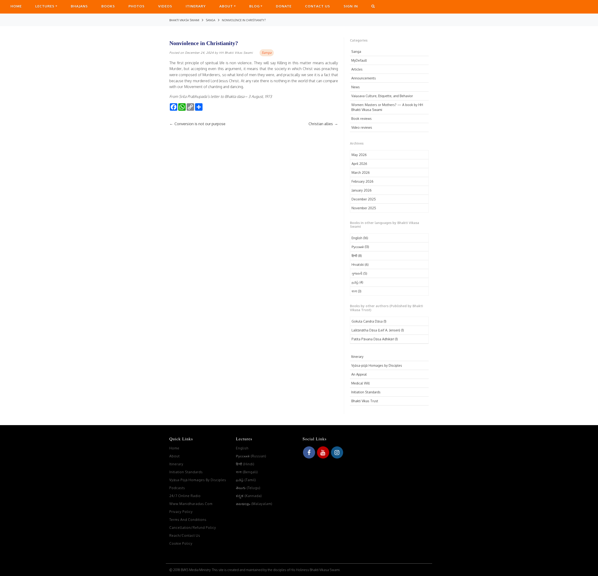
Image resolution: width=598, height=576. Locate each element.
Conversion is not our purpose (197, 123)
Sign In (351, 6)
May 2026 (359, 155)
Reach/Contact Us (184, 535)
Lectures (44, 6)
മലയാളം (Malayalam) (254, 504)
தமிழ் (355, 282)
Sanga (356, 51)
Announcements (363, 78)
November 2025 (364, 208)
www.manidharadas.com (191, 504)
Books (108, 6)
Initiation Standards (366, 392)
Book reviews (361, 119)
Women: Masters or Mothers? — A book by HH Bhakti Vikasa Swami (387, 107)
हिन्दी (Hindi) (245, 464)
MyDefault (359, 60)
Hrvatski (358, 265)
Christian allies (323, 123)
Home (16, 6)
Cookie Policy (180, 543)
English (357, 238)
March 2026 (361, 172)
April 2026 (359, 164)
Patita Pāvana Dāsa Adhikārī (373, 339)
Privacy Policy (181, 512)
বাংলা (354, 291)
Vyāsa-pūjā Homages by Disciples (376, 365)
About (226, 6)
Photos (136, 6)
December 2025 (364, 199)
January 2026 (362, 190)
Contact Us (317, 6)
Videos (165, 6)
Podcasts (177, 488)
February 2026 (363, 181)
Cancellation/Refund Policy (192, 528)
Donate (284, 6)
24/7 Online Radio (185, 496)
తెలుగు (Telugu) (248, 488)
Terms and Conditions (187, 520)
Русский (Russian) (251, 456)
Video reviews (361, 127)
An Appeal (359, 374)
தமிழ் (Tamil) (246, 480)
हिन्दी (354, 256)
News (355, 87)
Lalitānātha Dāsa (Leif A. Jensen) (376, 330)
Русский (358, 247)
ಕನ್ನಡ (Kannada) (249, 496)
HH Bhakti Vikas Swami (236, 52)
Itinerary (196, 6)
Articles (357, 69)
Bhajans (79, 6)
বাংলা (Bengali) (247, 472)
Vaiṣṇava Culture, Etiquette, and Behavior (382, 96)
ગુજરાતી (357, 273)
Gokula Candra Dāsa (367, 321)
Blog (254, 6)
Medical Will (360, 383)
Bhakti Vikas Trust (364, 401)
